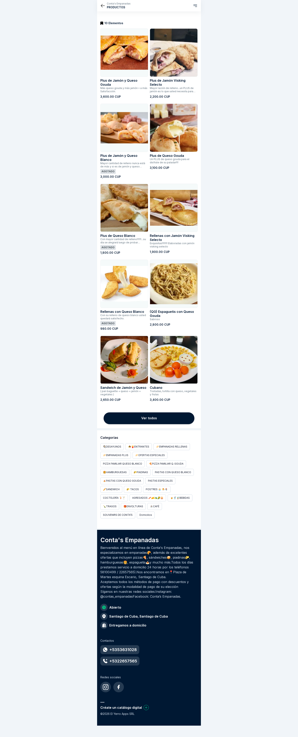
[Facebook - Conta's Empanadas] (118, 687)
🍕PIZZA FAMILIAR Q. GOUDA (166, 463)
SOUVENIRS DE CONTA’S (118, 514)
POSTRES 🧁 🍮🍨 (157, 489)
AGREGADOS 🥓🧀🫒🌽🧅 (147, 497)
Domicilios (145, 514)
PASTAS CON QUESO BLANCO (173, 472)
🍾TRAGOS (110, 506)
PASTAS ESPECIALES (160, 480)
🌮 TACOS (132, 489)
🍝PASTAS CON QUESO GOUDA (122, 480)
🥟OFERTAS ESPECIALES (150, 455)
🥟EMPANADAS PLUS (115, 455)
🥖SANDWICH (111, 489)
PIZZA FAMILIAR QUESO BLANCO (122, 463)
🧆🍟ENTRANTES (138, 446)
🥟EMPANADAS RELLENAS (171, 446)
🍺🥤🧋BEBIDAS (180, 497)
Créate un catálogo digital (121, 708)
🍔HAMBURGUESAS (115, 472)
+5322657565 (123, 661)
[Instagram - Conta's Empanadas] (105, 687)
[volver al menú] (102, 5)
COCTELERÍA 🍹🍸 (114, 497)
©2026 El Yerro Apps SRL (117, 713)
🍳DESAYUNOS (112, 446)
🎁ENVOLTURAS (133, 506)
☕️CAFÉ (154, 506)
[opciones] (195, 5)
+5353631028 (123, 649)
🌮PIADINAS (141, 472)
